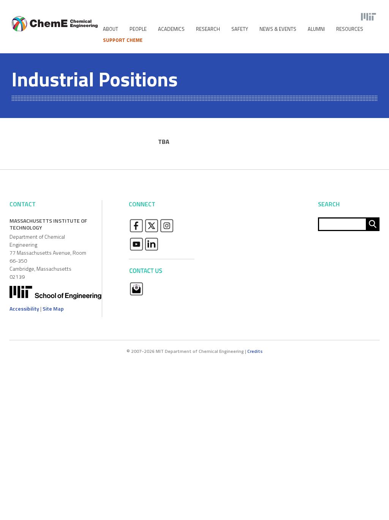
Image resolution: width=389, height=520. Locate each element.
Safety (239, 29)
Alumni (316, 29)
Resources (349, 29)
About (110, 29)
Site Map (53, 309)
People (138, 29)
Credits (254, 351)
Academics (171, 29)
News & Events (277, 29)
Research (208, 29)
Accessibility (24, 309)
